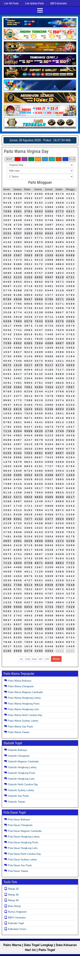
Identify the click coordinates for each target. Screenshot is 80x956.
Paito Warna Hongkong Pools (24, 703)
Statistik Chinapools (19, 755)
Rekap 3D (13, 894)
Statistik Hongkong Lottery (22, 767)
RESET (9, 159)
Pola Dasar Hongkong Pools (23, 842)
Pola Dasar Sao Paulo (20, 865)
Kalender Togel (16, 923)
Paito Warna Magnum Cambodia (25, 692)
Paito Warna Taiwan (18, 732)
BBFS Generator (58, 3)
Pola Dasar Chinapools (20, 825)
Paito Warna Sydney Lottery (23, 720)
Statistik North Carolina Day (23, 784)
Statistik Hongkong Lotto (21, 778)
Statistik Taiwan (16, 801)
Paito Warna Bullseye (19, 680)
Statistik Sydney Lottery (21, 790)
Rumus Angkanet (17, 911)
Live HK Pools (11, 3)
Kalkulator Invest (17, 929)
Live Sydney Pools (34, 3)
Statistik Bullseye (17, 750)
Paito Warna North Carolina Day (25, 715)
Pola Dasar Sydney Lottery (22, 859)
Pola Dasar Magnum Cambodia (24, 831)
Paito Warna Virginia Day (26, 151)
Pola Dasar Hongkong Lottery (24, 836)
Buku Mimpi (14, 906)
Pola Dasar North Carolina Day (24, 854)
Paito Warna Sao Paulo (20, 726)
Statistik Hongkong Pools (21, 773)
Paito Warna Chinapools (21, 686)
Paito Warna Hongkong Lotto (23, 709)
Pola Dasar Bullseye (19, 819)
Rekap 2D (13, 888)
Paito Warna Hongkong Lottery (24, 697)
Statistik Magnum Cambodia (23, 761)
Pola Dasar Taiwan (18, 871)
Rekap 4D (13, 900)
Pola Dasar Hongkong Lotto (23, 848)
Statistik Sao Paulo (18, 795)
